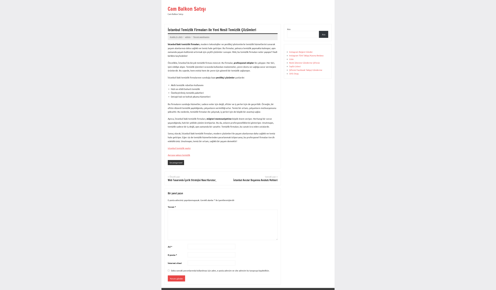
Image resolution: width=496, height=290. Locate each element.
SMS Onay (294, 73)
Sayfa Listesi (295, 66)
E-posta (172, 255)
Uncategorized (175, 162)
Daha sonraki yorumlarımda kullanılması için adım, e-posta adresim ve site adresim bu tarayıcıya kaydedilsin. (220, 270)
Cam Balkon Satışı (187, 8)
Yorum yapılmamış (201, 37)
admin (188, 37)
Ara (288, 29)
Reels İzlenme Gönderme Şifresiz (304, 62)
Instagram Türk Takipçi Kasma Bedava (306, 55)
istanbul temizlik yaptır (179, 148)
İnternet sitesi (175, 263)
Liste (291, 59)
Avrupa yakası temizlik (179, 155)
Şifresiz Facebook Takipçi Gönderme (305, 70)
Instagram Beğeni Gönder (301, 52)
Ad (170, 246)
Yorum (172, 207)
